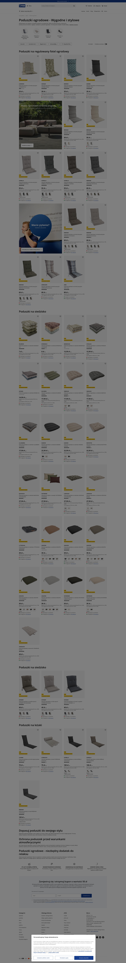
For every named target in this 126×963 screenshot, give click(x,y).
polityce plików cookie (54, 952)
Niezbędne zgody (64, 958)
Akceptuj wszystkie (84, 958)
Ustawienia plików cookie (43, 958)
